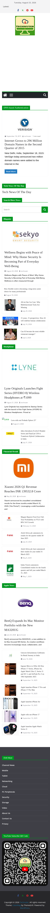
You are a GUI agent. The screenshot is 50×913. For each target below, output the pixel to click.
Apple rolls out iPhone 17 (30, 715)
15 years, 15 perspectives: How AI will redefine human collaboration (33, 319)
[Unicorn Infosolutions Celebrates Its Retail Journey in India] (10, 656)
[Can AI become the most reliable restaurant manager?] (10, 334)
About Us (6, 813)
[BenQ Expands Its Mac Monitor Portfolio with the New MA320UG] (25, 603)
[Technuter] (5, 95)
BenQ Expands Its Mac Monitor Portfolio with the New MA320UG (24, 625)
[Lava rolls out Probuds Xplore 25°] (5, 422)
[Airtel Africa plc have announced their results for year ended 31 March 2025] (10, 553)
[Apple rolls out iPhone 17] (10, 716)
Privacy (5, 824)
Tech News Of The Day (16, 192)
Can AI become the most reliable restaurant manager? (32, 333)
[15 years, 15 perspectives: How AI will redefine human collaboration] (10, 321)
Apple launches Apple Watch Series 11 (31, 728)
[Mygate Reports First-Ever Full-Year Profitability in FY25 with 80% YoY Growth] (10, 521)
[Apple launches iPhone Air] (10, 703)
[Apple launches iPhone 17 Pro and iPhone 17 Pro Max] (10, 690)
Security (5, 797)
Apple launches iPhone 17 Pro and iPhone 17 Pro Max (33, 688)
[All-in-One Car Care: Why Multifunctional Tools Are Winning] (10, 306)
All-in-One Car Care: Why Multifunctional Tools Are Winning (30, 304)
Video (4, 808)
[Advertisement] (25, 65)
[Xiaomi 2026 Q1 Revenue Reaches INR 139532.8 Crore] (25, 469)
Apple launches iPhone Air (30, 702)
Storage (5, 802)
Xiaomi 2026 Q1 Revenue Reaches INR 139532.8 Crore (22, 489)
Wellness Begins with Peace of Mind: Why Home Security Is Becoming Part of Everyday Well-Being (23, 259)
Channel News (8, 765)
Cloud (4, 786)
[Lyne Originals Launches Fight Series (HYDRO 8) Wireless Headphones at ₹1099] (25, 367)
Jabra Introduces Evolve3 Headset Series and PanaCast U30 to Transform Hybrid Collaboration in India (33, 435)
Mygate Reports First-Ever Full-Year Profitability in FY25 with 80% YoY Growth (32, 519)
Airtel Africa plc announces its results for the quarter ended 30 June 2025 (32, 535)
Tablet (5, 776)
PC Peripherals (8, 792)
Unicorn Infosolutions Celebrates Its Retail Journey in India (33, 654)
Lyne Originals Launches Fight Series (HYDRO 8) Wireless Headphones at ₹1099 (23, 393)
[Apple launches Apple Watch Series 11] (10, 729)
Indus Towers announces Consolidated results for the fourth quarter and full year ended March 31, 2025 (33, 569)
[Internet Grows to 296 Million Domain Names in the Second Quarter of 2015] (25, 125)
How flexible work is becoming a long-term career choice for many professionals (22, 290)
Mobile (5, 770)
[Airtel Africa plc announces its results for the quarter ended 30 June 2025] (10, 537)
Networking (7, 781)
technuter (27, 136)
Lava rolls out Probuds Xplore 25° (23, 420)
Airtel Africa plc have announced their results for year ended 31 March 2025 (33, 551)
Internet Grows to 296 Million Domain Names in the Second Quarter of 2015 (23, 144)
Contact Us (7, 818)
